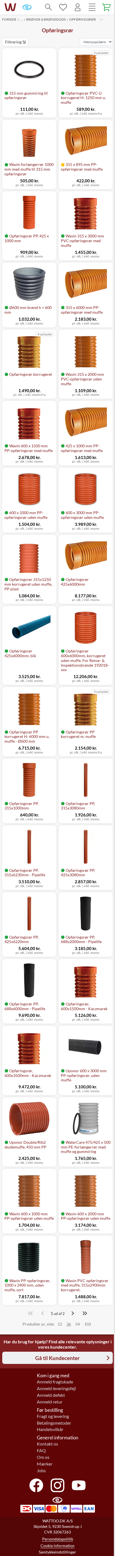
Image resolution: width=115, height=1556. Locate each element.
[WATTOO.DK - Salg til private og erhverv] (10, 7)
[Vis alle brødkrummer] (101, 19)
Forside (9, 19)
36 (68, 1324)
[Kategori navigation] (92, 7)
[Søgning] (48, 7)
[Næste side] (72, 1313)
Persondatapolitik (57, 1539)
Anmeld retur (50, 1401)
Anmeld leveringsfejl (56, 1388)
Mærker (44, 1463)
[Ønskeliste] (63, 7)
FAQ (41, 1450)
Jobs (41, 1470)
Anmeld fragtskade (55, 1381)
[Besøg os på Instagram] (57, 1485)
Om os (43, 1457)
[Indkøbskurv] (106, 7)
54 (77, 1324)
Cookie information (57, 1545)
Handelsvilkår (50, 1429)
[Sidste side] (85, 1313)
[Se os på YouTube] (78, 1485)
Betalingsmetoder (54, 1422)
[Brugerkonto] (77, 7)
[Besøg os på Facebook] (36, 1485)
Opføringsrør (82, 19)
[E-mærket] (27, 7)
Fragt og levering (53, 1416)
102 (87, 1324)
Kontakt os (47, 1443)
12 (60, 1324)
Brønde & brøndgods (46, 19)
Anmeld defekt (51, 1395)
